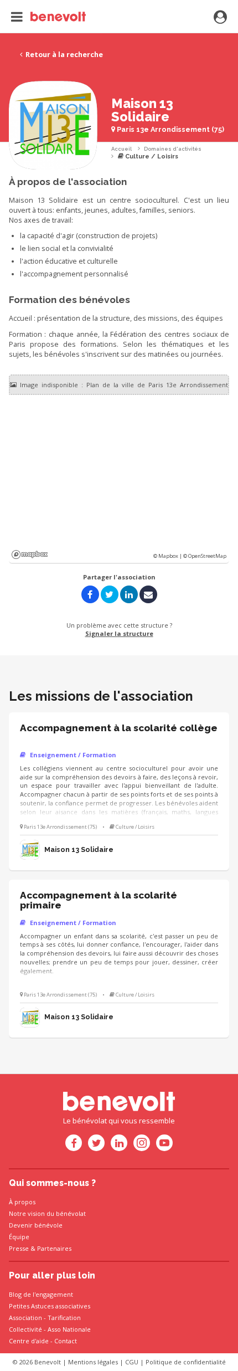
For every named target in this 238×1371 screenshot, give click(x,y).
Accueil (121, 149)
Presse (19, 1248)
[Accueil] (48, 16)
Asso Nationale (69, 1329)
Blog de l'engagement (41, 1294)
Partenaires (54, 1248)
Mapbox (30, 554)
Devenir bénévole (36, 1225)
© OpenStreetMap (204, 555)
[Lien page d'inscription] (220, 17)
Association (25, 1317)
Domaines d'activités (172, 149)
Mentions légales (93, 1362)
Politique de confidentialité (186, 1362)
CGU (131, 1362)
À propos (22, 1202)
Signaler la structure (119, 633)
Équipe (19, 1237)
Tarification (64, 1317)
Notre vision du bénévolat (47, 1213)
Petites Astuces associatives (49, 1306)
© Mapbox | (168, 555)
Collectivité (25, 1329)
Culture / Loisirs (150, 156)
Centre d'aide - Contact (43, 1341)
